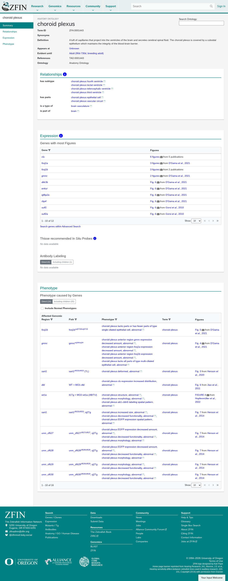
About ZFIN (187, 529)
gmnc (76, 343)
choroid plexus (12, 17)
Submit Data (96, 521)
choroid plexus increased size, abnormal (123, 412)
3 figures (154, 163)
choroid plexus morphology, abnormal (122, 398)
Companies (142, 541)
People (139, 533)
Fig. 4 (198, 343)
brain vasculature (80, 106)
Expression (51, 521)
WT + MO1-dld (76, 384)
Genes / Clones (53, 517)
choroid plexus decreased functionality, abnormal (127, 416)
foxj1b (78, 329)
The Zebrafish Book (100, 532)
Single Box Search (190, 525)
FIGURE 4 (200, 395)
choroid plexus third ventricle (86, 92)
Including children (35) (64, 301)
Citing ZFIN (187, 533)
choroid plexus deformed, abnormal (120, 371)
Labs (138, 537)
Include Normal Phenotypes (60, 308)
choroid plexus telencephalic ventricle (90, 88)
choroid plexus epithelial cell (86, 97)
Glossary (185, 521)
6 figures (154, 156)
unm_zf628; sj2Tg (83, 450)
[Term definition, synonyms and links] (104, 81)
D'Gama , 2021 (179, 163)
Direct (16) (46, 301)
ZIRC (93, 536)
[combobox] (173, 6)
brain (73, 111)
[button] (49, 150)
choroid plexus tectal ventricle (86, 85)
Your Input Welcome (211, 577)
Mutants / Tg (52, 525)
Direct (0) (46, 262)
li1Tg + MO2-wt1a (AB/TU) (83, 395)
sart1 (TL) (79, 371)
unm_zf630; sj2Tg (83, 474)
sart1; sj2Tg (80, 412)
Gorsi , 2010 (175, 207)
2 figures (154, 175)
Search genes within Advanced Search (60, 226)
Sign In (221, 6)
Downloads (96, 517)
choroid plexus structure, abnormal (120, 395)
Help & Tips (187, 517)
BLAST (94, 546)
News (139, 517)
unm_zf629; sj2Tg (83, 464)
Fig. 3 (198, 371)
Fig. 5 (198, 329)
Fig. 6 (153, 182)
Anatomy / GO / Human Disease (62, 533)
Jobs (138, 525)
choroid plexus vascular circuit (87, 101)
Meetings (141, 521)
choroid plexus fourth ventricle (87, 81)
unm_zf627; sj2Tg (83, 433)
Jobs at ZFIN (188, 541)
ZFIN (93, 550)
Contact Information (191, 537)
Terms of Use (216, 561)
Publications (51, 537)
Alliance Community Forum (150, 529)
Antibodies (50, 529)
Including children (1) (62, 262)
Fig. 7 (198, 412)
